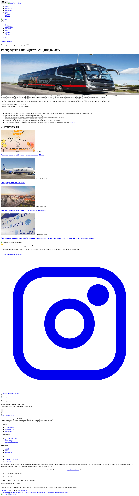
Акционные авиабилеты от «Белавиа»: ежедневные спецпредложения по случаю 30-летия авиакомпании (47, 238)
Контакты (8, 452)
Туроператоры (10, 429)
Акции (7, 14)
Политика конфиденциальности (12, 492)
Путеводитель (10, 427)
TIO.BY (4, 490)
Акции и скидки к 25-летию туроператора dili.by (22, 155)
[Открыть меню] (4, 2)
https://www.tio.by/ (73, 470)
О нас (7, 449)
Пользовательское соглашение (34, 492)
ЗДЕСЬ (72, 122)
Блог (6, 12)
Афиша (7, 16)
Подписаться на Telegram (12, 254)
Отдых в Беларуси (11, 442)
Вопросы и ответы (11, 459)
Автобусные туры (11, 438)
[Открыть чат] (2, 410)
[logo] (15, 3)
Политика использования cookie (57, 492)
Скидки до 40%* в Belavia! (13, 183)
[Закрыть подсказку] (1, 395)
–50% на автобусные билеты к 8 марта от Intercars (23, 210)
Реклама (8, 461)
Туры (7, 7)
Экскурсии (9, 8)
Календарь (8, 10)
